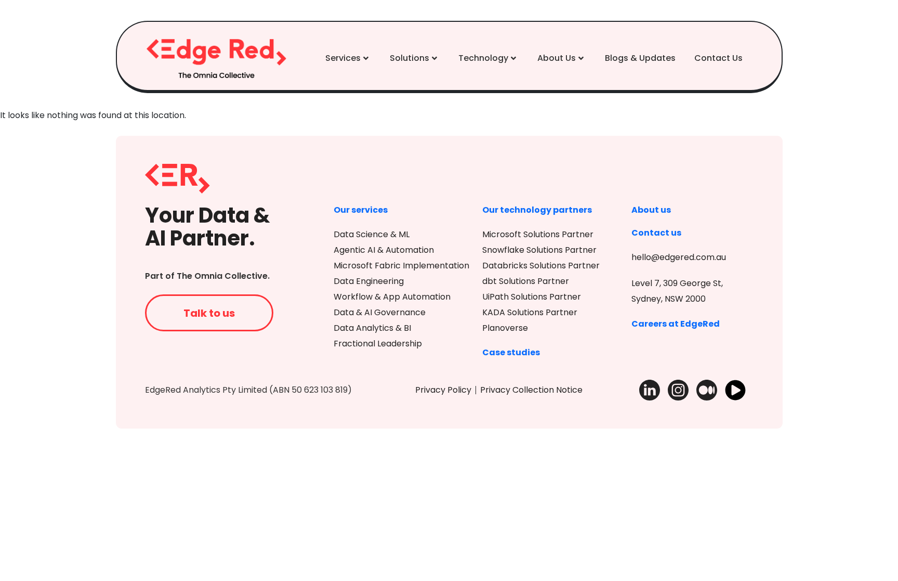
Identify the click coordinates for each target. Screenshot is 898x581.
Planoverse (505, 328)
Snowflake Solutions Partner (539, 250)
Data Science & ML (372, 234)
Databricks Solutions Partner (541, 266)
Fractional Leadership (378, 344)
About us (651, 210)
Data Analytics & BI (372, 328)
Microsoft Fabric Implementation (401, 266)
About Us (556, 58)
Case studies (511, 352)
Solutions (409, 58)
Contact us (656, 233)
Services (343, 58)
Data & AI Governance (380, 312)
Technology (483, 58)
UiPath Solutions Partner (531, 297)
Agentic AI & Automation (384, 250)
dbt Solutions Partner (525, 281)
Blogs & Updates (640, 58)
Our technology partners (537, 210)
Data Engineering (369, 281)
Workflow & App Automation (392, 297)
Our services (361, 210)
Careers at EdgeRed (675, 324)
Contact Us (718, 58)
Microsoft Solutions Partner (537, 234)
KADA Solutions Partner (529, 312)
